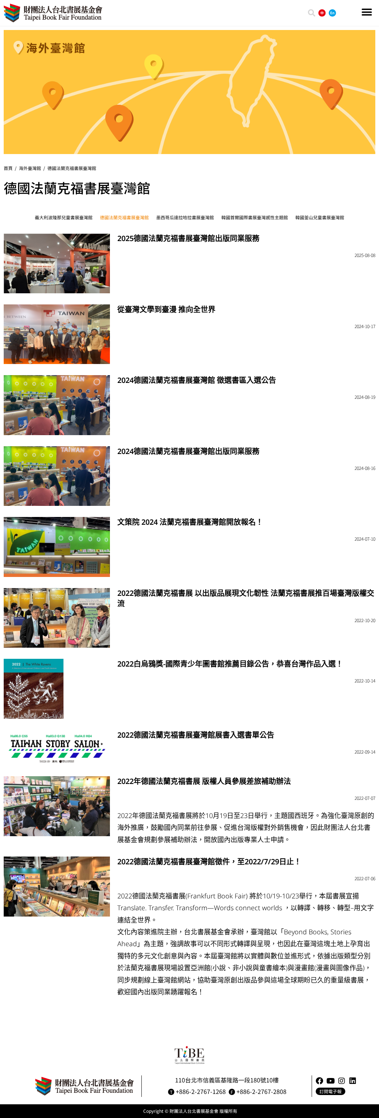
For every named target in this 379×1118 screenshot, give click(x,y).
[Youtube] (330, 1081)
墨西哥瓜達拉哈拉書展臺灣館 (185, 217)
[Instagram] (341, 1081)
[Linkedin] (352, 1081)
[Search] (311, 13)
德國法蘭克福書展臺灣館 (71, 168)
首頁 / (11, 168)
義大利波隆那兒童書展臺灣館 (64, 217)
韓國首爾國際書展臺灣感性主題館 (254, 217)
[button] (367, 12)
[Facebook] (319, 1081)
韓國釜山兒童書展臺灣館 (319, 217)
